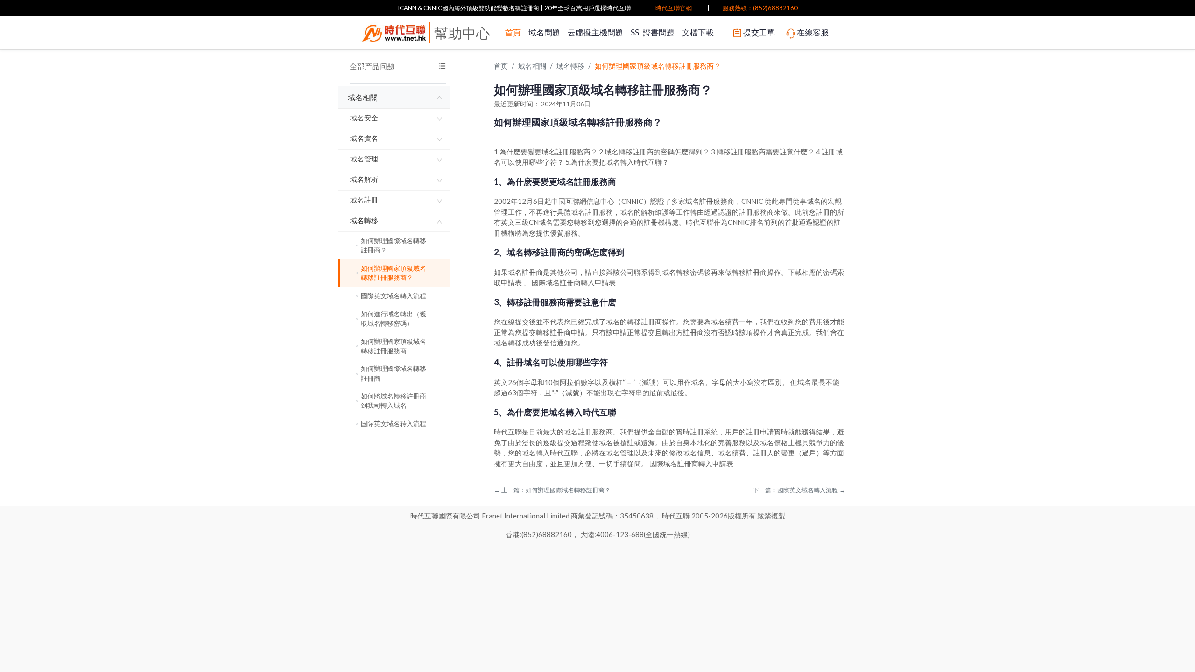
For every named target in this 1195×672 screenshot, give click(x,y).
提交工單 (759, 32)
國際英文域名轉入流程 (393, 296)
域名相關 (363, 97)
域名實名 (364, 138)
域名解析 (364, 179)
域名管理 (364, 158)
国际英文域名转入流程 (393, 423)
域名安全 (364, 117)
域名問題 (544, 32)
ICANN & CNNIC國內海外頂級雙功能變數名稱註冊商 (468, 8)
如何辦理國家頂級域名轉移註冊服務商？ (393, 272)
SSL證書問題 (653, 32)
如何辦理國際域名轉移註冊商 (393, 373)
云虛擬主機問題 (595, 32)
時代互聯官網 (673, 8)
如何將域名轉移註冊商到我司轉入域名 (393, 400)
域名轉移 (364, 220)
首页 (501, 66)
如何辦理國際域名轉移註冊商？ (393, 245)
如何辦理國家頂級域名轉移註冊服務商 (393, 346)
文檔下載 (698, 32)
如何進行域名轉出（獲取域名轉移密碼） (393, 318)
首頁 (513, 32)
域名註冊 (364, 200)
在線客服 (813, 32)
